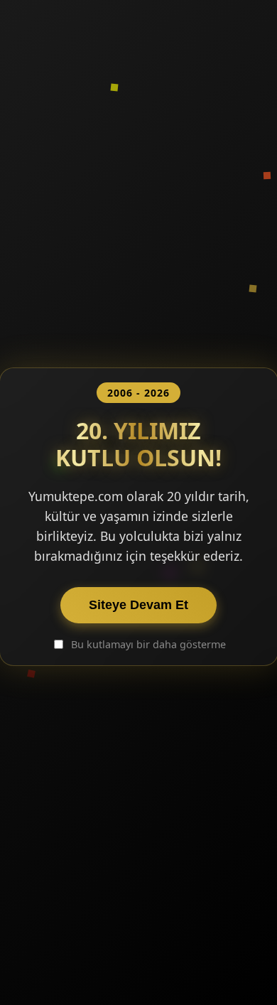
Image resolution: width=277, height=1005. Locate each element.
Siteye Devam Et (138, 605)
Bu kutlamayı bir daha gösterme (148, 644)
